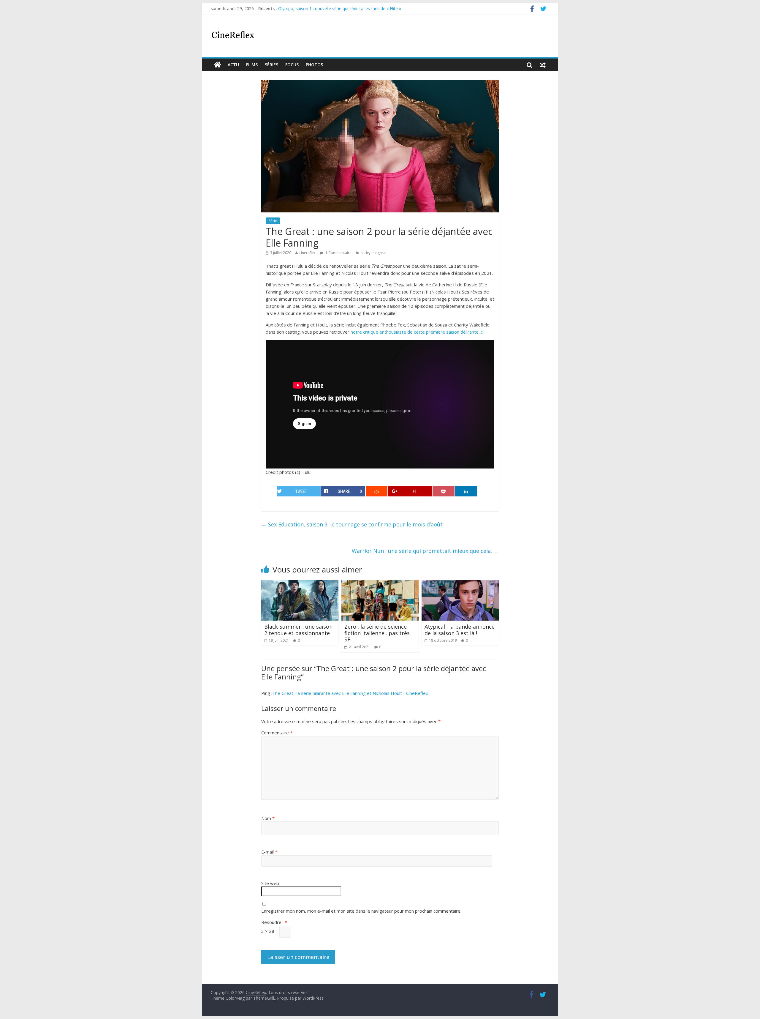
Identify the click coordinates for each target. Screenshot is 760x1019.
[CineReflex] (217, 65)
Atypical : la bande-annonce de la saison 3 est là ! (460, 630)
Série (273, 220)
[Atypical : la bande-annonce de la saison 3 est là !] (460, 583)
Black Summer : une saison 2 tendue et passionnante (298, 630)
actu (233, 64)
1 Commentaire (338, 252)
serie (365, 252)
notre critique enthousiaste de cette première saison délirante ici (417, 332)
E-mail (269, 852)
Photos (314, 64)
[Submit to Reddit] (377, 491)
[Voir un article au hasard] (542, 65)
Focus (292, 64)
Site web (270, 883)
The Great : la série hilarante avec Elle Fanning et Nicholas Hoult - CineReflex (350, 693)
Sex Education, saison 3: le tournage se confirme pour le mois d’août (352, 524)
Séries (271, 64)
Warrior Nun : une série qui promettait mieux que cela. (425, 550)
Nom (268, 818)
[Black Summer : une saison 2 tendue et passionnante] (299, 583)
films (252, 64)
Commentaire (276, 733)
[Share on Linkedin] (466, 491)
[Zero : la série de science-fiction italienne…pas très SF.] (380, 583)
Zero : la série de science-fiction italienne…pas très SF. (377, 633)
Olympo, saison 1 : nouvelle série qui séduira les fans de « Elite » (339, 8)
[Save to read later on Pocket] (444, 491)
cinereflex (307, 252)
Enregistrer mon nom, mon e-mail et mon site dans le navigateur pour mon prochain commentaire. (361, 911)
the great (379, 252)
